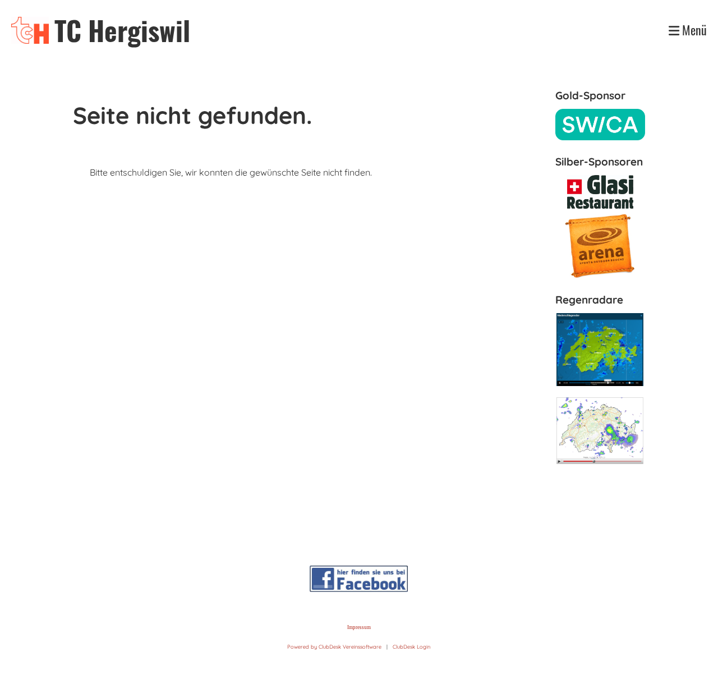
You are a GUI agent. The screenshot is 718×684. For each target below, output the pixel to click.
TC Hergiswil (122, 30)
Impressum (359, 627)
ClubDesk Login (411, 647)
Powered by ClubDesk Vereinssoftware (334, 647)
